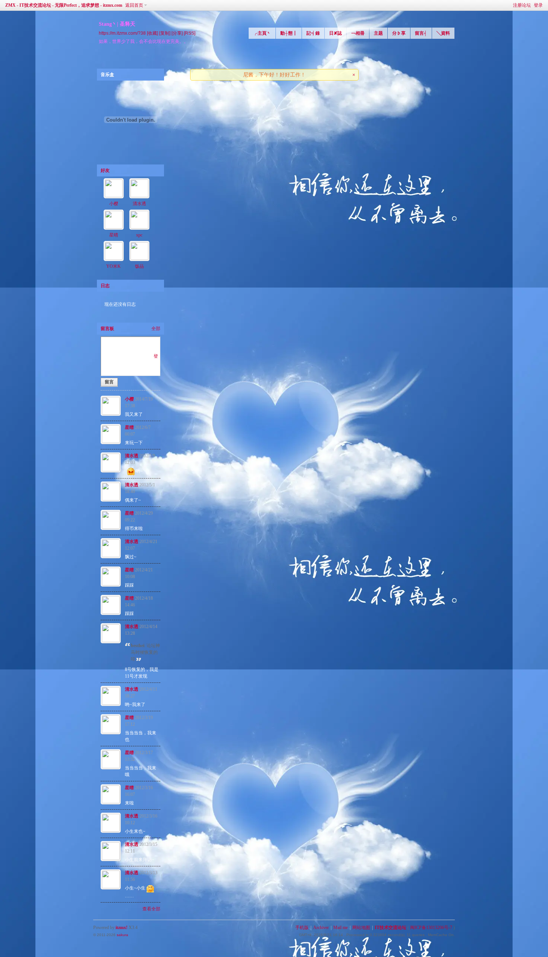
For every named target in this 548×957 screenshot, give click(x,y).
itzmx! (121, 927)
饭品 (139, 266)
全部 (155, 328)
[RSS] (189, 33)
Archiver (321, 927)
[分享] (177, 33)
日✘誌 (335, 33)
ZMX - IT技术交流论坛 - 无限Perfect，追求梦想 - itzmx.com (63, 5)
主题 (378, 33)
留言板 (107, 328)
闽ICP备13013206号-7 (431, 927)
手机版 (302, 927)
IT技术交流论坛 (390, 927)
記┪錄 (313, 33)
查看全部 (151, 908)
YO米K (113, 266)
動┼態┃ (288, 33)
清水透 (139, 203)
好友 (105, 170)
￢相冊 (358, 33)
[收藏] (152, 33)
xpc (139, 235)
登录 (538, 5)
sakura (122, 935)
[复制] (164, 33)
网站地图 (361, 927)
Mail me (340, 927)
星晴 (113, 235)
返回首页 (134, 5)
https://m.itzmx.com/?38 (122, 33)
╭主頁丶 (262, 33)
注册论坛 (522, 5)
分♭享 (399, 33)
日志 (105, 285)
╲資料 (443, 33)
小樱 (113, 203)
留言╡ (421, 33)
